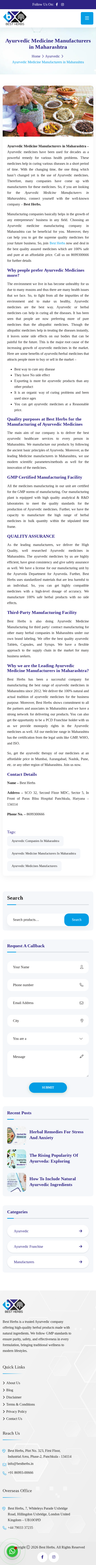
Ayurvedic (52, 56)
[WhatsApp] (12, 1551)
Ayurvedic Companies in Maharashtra (35, 841)
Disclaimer (13, 1397)
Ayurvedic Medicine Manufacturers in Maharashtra (44, 853)
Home (36, 56)
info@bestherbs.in (20, 1464)
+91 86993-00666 (20, 1472)
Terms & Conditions (20, 1404)
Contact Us (14, 1419)
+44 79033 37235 (20, 1527)
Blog (9, 1390)
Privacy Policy (16, 1411)
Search (15, 898)
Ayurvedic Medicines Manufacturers (34, 866)
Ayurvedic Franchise (28, 1246)
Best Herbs (57, 243)
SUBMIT (48, 1087)
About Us (13, 1383)
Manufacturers (24, 1262)
